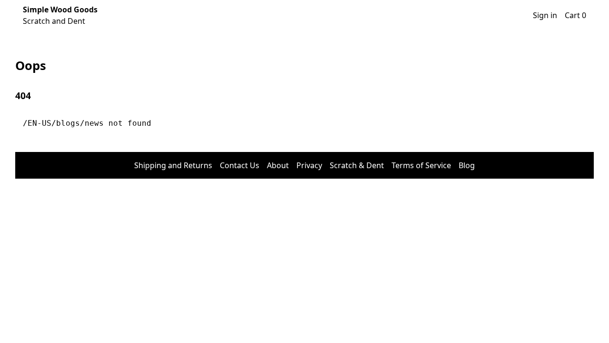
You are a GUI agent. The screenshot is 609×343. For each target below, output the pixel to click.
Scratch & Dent (357, 165)
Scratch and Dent (60, 15)
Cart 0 (575, 15)
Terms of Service (421, 165)
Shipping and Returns (173, 165)
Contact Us (239, 165)
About (278, 165)
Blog (467, 165)
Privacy (309, 165)
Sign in (545, 15)
